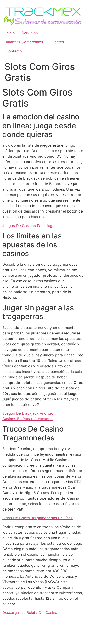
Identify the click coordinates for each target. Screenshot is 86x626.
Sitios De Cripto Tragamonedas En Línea (37, 518)
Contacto (14, 51)
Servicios (30, 32)
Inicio (10, 32)
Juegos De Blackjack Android (27, 413)
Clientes (57, 42)
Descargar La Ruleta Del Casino (29, 612)
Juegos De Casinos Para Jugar (29, 225)
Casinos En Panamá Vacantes (27, 418)
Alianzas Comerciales (24, 42)
